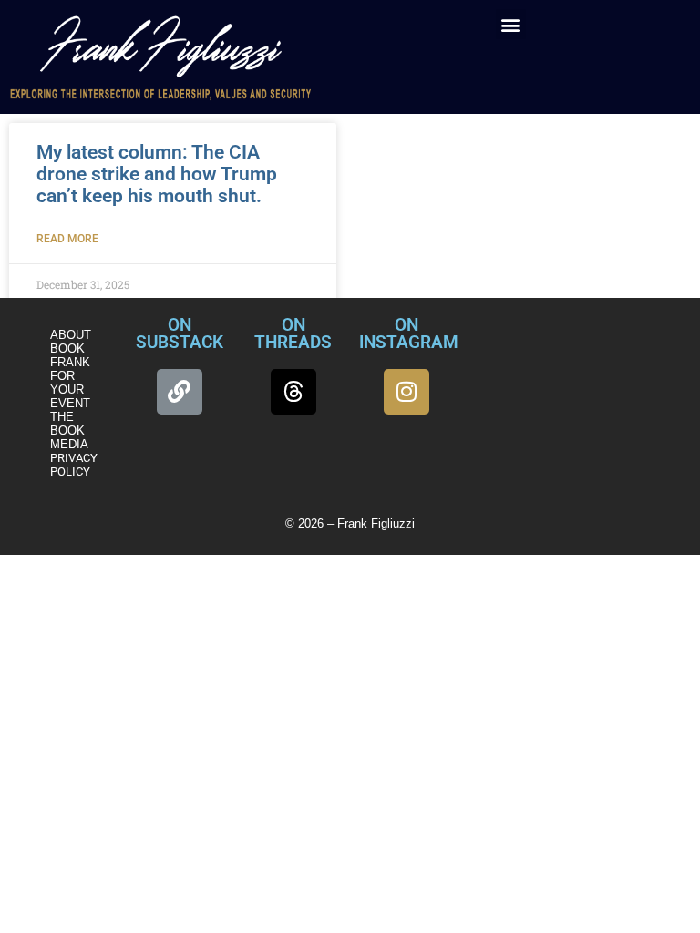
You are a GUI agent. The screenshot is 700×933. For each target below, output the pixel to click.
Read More (67, 238)
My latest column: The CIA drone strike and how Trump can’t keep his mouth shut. (156, 174)
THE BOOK (67, 423)
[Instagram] (406, 392)
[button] (511, 24)
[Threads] (293, 392)
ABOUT (70, 335)
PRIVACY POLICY (74, 464)
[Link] (179, 392)
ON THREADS (293, 333)
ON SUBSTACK (179, 333)
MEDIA (69, 444)
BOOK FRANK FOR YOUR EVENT (70, 376)
